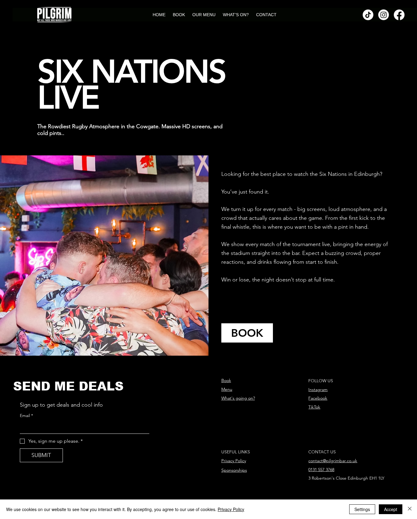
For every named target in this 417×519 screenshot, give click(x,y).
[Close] (409, 509)
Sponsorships (234, 470)
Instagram (318, 389)
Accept (390, 509)
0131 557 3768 (321, 469)
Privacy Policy (233, 460)
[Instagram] (383, 14)
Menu (226, 389)
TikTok (314, 407)
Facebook (317, 398)
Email (26, 415)
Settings (362, 509)
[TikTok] (368, 14)
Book (226, 380)
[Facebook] (399, 14)
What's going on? (238, 398)
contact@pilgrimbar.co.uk (332, 460)
